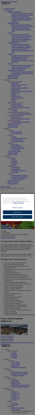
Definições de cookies (17, 207)
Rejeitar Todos (17, 212)
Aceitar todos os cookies (17, 216)
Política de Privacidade (18, 202)
